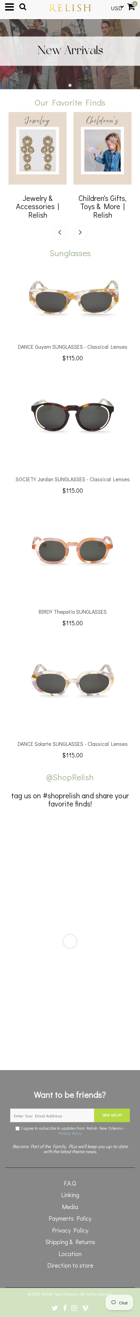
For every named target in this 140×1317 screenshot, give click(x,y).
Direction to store (70, 1265)
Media (70, 1207)
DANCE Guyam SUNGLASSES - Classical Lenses (72, 346)
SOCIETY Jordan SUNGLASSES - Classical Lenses (73, 479)
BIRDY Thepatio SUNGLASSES (73, 611)
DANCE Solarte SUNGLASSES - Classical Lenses (73, 743)
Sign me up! (112, 1115)
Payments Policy (70, 1218)
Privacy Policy (70, 1133)
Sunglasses (70, 252)
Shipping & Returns (70, 1242)
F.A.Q (70, 1183)
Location (70, 1254)
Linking (70, 1195)
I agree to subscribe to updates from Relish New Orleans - (72, 1131)
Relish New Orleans (60, 1294)
